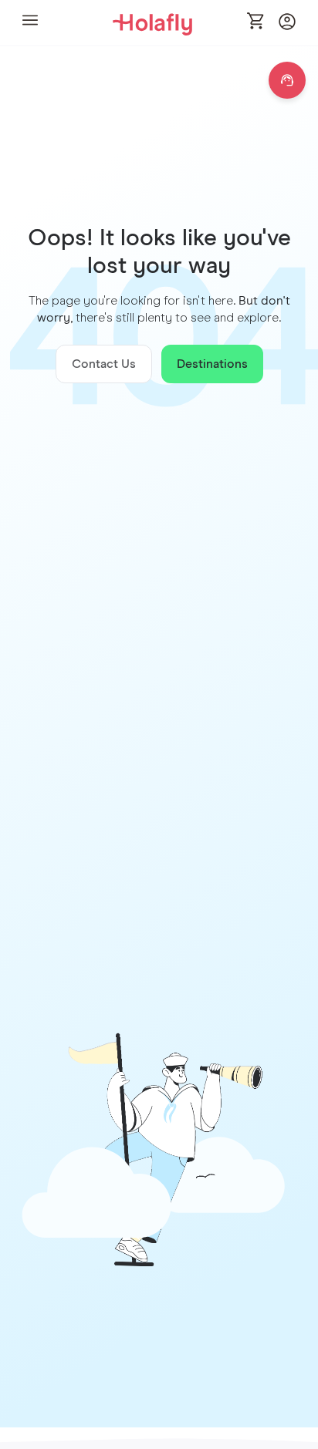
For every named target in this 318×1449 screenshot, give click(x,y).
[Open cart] (256, 22)
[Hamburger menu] (30, 22)
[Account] (287, 25)
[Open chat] (287, 80)
